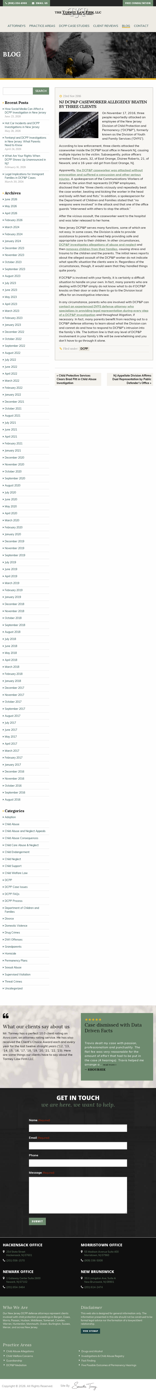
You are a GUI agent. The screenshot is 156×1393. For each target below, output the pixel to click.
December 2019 (14, 541)
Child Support (13, 866)
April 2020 (11, 513)
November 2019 (14, 548)
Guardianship (14, 1360)
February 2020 (13, 527)
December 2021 (14, 401)
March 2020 (12, 520)
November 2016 (14, 778)
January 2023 (13, 325)
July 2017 (10, 722)
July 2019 (10, 562)
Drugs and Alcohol (92, 1351)
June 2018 (11, 646)
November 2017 (14, 695)
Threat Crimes (13, 981)
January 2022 (13, 394)
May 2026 (11, 206)
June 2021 (11, 429)
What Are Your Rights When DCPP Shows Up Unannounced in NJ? (25, 159)
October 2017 (13, 701)
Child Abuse (12, 824)
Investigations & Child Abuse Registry (102, 1356)
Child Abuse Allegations (20, 1351)
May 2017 (11, 736)
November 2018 (14, 611)
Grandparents (13, 946)
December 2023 (14, 248)
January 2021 (13, 450)
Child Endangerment (17, 852)
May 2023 (11, 297)
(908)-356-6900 (17, 3)
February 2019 (13, 590)
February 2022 (13, 387)
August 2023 (12, 276)
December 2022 (14, 332)
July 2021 (10, 422)
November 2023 (14, 255)
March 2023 (12, 311)
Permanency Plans (16, 960)
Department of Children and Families (22, 909)
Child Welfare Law (16, 873)
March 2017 (12, 750)
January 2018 (13, 681)
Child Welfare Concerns (19, 1356)
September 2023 (15, 269)
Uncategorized (13, 988)
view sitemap (90, 1331)
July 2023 (10, 283)
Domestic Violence (16, 925)
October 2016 (13, 785)
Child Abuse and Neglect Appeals (25, 831)
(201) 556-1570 (15, 1260)
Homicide (10, 953)
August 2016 (12, 799)
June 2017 (11, 730)
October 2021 (13, 408)
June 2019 (11, 569)
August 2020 (12, 485)
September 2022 (15, 346)
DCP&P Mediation (16, 1365)
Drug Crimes (12, 932)
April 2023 (11, 304)
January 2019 (13, 597)
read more (109, 1064)
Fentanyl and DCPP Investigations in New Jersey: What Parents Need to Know (25, 141)
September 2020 (15, 478)
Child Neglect (13, 859)
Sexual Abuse (13, 967)
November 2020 (14, 464)
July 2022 (10, 359)
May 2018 (11, 653)
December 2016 (14, 771)
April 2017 (11, 743)
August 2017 (12, 716)
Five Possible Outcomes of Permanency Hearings (108, 1365)
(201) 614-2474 (93, 1287)
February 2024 (13, 234)
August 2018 (12, 632)
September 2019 (15, 555)
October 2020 (13, 471)
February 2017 (13, 757)
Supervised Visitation (17, 974)
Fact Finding (88, 1360)
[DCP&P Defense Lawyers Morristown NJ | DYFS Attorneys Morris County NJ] (78, 13)
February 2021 (13, 443)
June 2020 (11, 499)
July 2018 (10, 639)
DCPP (84, 348)
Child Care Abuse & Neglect (22, 845)
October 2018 (13, 618)
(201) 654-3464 (15, 1287)
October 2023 (13, 262)
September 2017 (15, 709)
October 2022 (13, 339)
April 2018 (11, 660)
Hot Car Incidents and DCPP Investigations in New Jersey (22, 125)
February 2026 (13, 220)
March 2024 (12, 227)
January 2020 (13, 534)
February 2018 (13, 674)
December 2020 (14, 457)
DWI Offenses (13, 939)
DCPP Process (13, 901)
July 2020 (10, 492)
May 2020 (11, 506)
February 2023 (13, 318)
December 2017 (14, 688)
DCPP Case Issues (16, 887)
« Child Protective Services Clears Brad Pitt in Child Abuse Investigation (76, 379)
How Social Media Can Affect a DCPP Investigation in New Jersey (25, 110)
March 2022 (12, 380)
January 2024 (13, 241)
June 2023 (11, 290)
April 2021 (11, 436)
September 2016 (15, 792)
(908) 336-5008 (93, 1260)
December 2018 (14, 604)
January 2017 (13, 764)
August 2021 (12, 415)
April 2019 (11, 576)
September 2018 (15, 625)
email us (41, 3)
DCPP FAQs (12, 894)
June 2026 (11, 199)
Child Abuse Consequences (21, 838)
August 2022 (12, 353)
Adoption (10, 817)
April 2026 (11, 213)
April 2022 (11, 373)
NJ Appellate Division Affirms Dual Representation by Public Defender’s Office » (131, 379)
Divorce (9, 918)
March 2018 (12, 667)
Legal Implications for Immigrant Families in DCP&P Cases (24, 176)
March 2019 (12, 583)
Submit (37, 1222)
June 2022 (11, 367)
